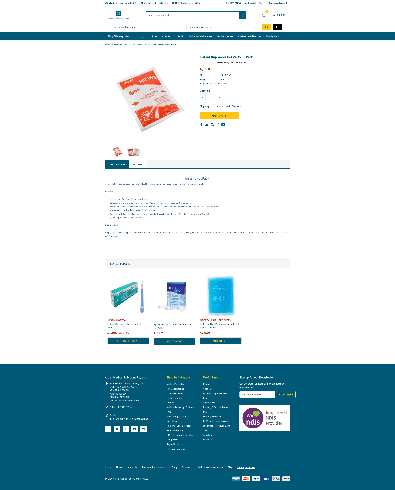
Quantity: (205, 90)
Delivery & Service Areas (210, 467)
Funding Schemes (246, 467)
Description (117, 164)
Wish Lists (252, 15)
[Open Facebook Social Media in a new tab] (108, 429)
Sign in (262, 3)
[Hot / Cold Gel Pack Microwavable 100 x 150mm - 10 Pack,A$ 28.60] (221, 296)
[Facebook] (201, 124)
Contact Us (187, 467)
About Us (132, 467)
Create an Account (278, 3)
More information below (213, 83)
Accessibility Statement (154, 467)
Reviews (138, 164)
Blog (174, 467)
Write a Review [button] (238, 62)
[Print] (212, 124)
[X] (217, 124)
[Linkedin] (223, 124)
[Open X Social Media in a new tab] (126, 429)
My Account (250, 3)
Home (108, 467)
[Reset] (277, 27)
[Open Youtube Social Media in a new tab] (117, 429)
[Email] (206, 124)
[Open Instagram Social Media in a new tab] (143, 429)
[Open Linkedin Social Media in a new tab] (134, 429)
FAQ (230, 467)
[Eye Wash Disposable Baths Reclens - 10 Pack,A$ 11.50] (174, 296)
